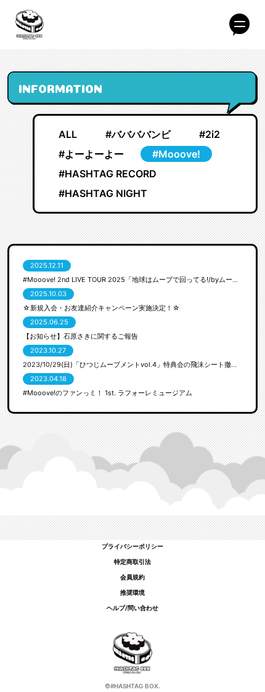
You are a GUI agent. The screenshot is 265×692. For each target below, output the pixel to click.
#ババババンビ (138, 134)
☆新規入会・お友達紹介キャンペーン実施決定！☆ (101, 308)
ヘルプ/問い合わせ (132, 607)
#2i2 (209, 134)
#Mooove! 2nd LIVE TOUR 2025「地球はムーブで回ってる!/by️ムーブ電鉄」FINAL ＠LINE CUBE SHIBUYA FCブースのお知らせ (132, 279)
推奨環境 (132, 592)
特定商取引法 (132, 561)
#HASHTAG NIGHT (103, 193)
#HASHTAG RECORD (108, 173)
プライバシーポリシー (132, 546)
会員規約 (132, 577)
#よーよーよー (91, 154)
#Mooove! (176, 154)
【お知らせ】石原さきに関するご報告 (80, 336)
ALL (68, 134)
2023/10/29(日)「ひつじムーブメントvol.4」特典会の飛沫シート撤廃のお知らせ (132, 364)
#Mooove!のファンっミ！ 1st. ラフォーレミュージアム (107, 392)
